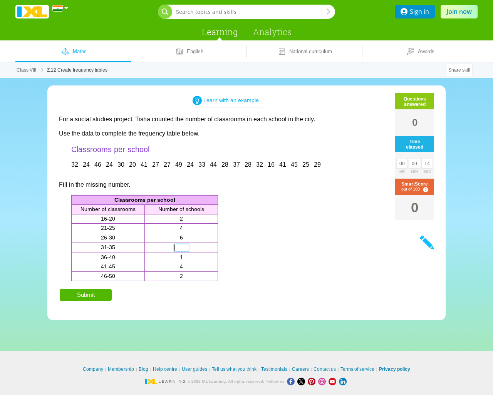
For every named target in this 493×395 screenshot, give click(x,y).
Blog (143, 369)
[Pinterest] (313, 381)
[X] (302, 381)
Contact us (325, 369)
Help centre (165, 369)
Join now (459, 11)
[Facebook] (292, 381)
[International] (60, 8)
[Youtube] (334, 381)
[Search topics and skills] (328, 11)
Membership (121, 369)
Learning (220, 31)
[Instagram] (323, 381)
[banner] (32, 11)
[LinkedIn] (343, 381)
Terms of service (357, 369)
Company (93, 369)
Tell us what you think (234, 369)
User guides (194, 369)
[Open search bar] (165, 12)
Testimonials (274, 369)
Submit (86, 294)
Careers (300, 369)
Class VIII (26, 70)
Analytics (272, 31)
